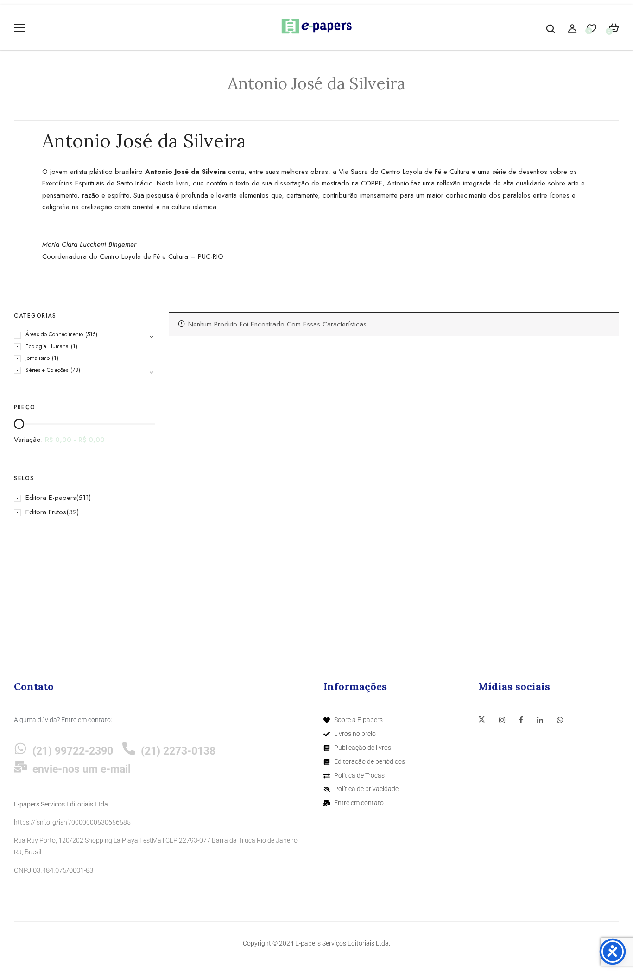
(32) (72, 512)
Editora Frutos (45, 512)
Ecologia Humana (47, 346)
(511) (83, 497)
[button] (613, 28)
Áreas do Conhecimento (54, 334)
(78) (75, 370)
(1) (74, 346)
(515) (91, 334)
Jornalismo (37, 358)
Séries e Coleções (46, 370)
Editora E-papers (50, 497)
